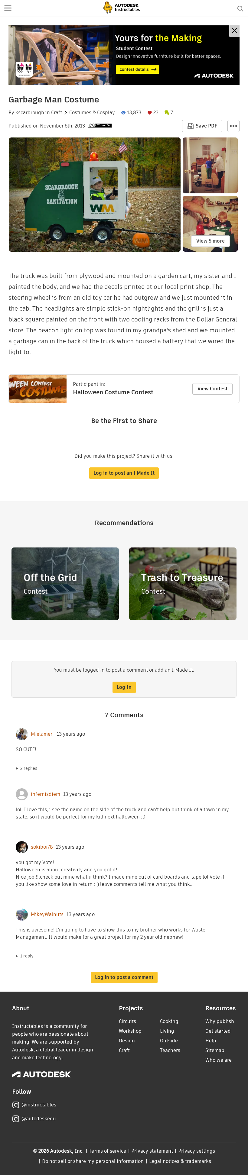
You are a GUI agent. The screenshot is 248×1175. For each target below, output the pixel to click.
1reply (27, 956)
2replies (28, 768)
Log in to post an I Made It (124, 473)
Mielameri (42, 734)
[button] (7, 8)
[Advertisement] (124, 55)
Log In (124, 687)
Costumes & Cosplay (92, 113)
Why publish (219, 1021)
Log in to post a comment (124, 977)
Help (210, 1040)
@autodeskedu (38, 1118)
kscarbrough (29, 113)
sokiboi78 (42, 847)
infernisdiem (45, 794)
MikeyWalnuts (47, 915)
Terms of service (107, 1151)
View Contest (212, 388)
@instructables (38, 1104)
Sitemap (214, 1050)
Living (167, 1031)
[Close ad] (234, 31)
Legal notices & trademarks (180, 1161)
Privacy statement (152, 1151)
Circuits (127, 1021)
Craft (56, 113)
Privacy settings (196, 1151)
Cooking (169, 1021)
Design (127, 1040)
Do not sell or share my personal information (93, 1161)
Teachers (170, 1050)
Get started (218, 1031)
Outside (169, 1040)
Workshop (130, 1031)
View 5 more (210, 240)
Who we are (218, 1060)
